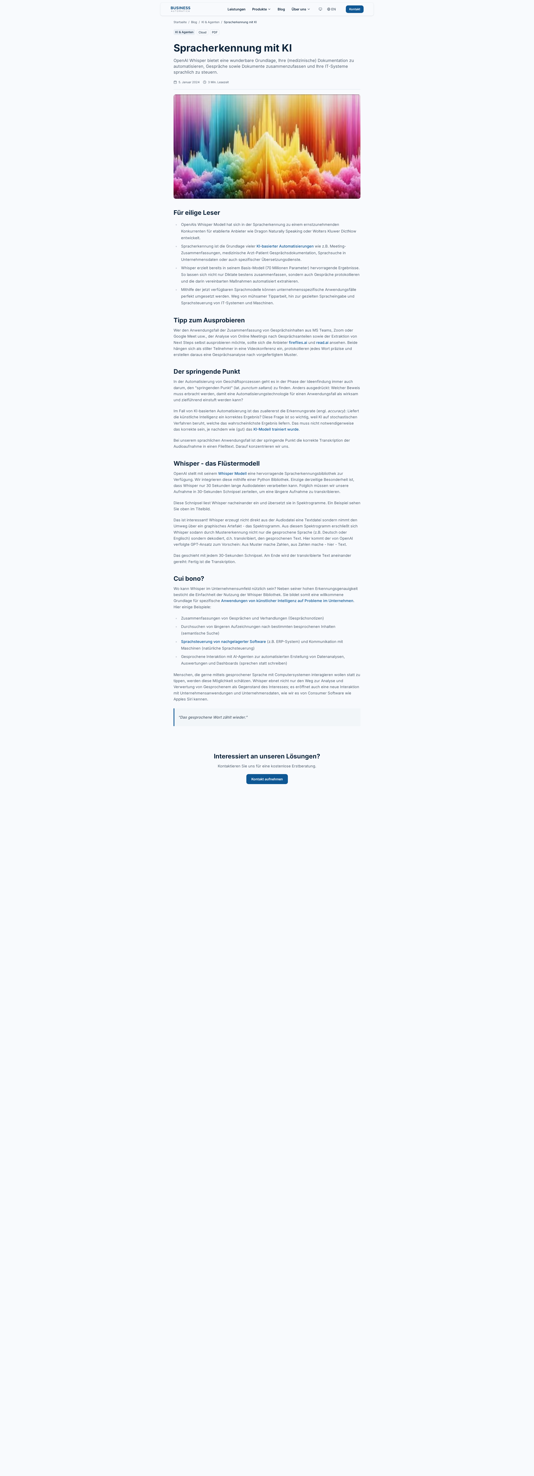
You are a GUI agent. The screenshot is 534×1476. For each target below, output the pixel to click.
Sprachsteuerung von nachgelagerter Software (223, 641)
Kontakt (354, 9)
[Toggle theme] (320, 9)
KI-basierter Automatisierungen (285, 246)
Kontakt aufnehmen (267, 779)
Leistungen (237, 9)
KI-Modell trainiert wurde (276, 429)
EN (333, 9)
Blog (281, 9)
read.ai (322, 342)
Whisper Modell (232, 473)
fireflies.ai (298, 342)
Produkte (259, 9)
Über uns (299, 9)
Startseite (180, 22)
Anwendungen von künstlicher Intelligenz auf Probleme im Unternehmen (287, 600)
